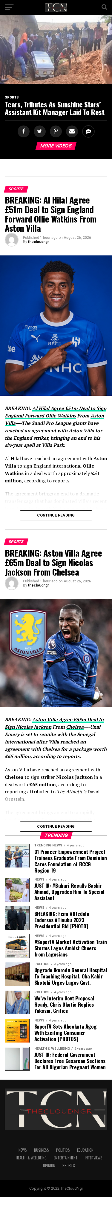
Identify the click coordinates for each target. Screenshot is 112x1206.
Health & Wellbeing (31, 1158)
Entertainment (66, 1158)
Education (85, 1150)
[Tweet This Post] (39, 131)
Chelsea (75, 727)
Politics (63, 1150)
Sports (68, 1165)
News (23, 1150)
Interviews (93, 1158)
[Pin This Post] (55, 131)
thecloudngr (38, 242)
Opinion (49, 1165)
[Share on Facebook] (24, 131)
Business (41, 1150)
